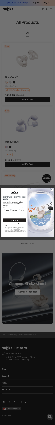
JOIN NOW (14, 220)
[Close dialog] (52, 190)
